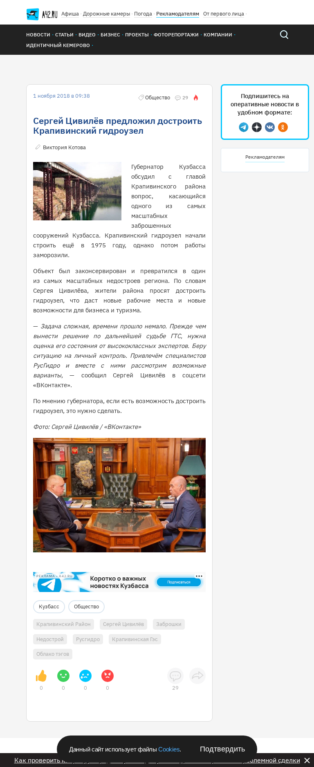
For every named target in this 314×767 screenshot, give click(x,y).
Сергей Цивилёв (123, 624)
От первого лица (223, 13)
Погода (143, 13)
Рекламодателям (177, 13)
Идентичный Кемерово (58, 45)
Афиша (70, 13)
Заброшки (169, 624)
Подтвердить (222, 749)
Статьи (64, 34)
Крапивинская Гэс (135, 639)
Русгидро (88, 639)
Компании (218, 34)
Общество (86, 606)
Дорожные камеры (106, 13)
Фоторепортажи (176, 34)
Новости (38, 34)
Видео (87, 34)
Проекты (137, 34)
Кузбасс (49, 606)
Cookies (168, 749)
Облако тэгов (52, 653)
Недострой (50, 639)
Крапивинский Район (63, 624)
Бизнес (110, 34)
